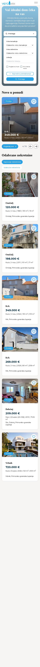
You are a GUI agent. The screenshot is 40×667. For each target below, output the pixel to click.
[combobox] (20, 45)
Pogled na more (14, 66)
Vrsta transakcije (11, 41)
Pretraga (21, 79)
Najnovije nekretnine (12, 162)
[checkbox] (7, 67)
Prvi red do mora (26, 67)
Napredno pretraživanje (21, 74)
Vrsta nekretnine (12, 49)
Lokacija (9, 57)
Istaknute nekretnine (12, 168)
